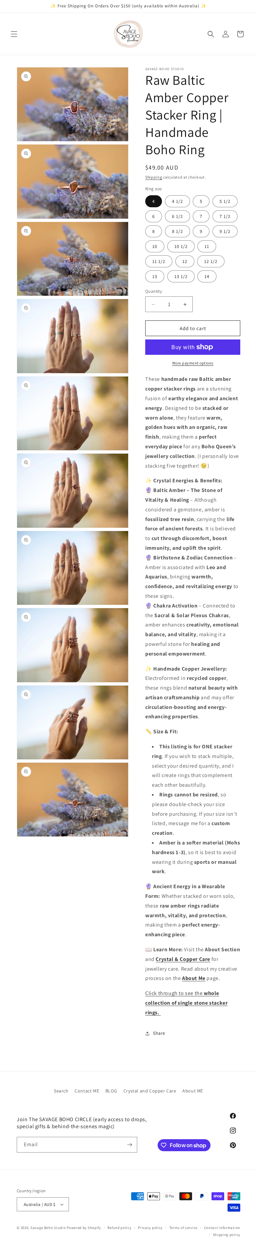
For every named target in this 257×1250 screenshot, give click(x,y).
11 (206, 246)
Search (61, 1091)
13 (154, 276)
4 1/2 (177, 201)
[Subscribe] (129, 1145)
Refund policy (119, 1227)
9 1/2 (225, 231)
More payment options (192, 362)
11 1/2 (158, 261)
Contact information (222, 1227)
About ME (192, 1091)
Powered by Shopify (84, 1227)
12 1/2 (211, 261)
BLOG (111, 1091)
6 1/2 (177, 216)
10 (154, 246)
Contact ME (87, 1091)
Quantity (153, 291)
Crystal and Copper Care (149, 1091)
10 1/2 (181, 246)
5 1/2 (225, 201)
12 (184, 261)
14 (206, 276)
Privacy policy (150, 1227)
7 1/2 (225, 216)
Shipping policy (227, 1234)
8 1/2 (177, 231)
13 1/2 (181, 276)
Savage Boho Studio (48, 1227)
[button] (14, 34)
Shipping (153, 177)
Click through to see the (186, 1003)
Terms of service (183, 1227)
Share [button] (159, 1033)
